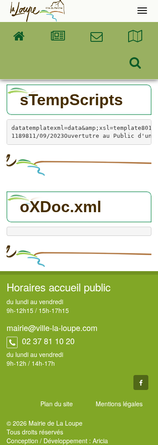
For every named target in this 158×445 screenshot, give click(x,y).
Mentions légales (119, 403)
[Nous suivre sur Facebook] (140, 382)
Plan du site (56, 403)
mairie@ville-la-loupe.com (52, 327)
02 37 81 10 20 (47, 340)
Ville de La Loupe (37, 11)
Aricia (100, 440)
